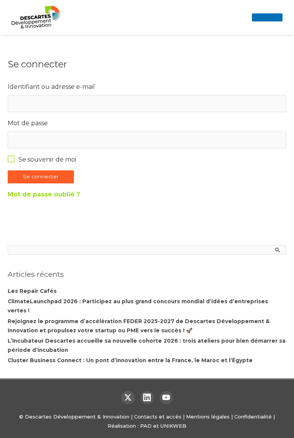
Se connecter (41, 176)
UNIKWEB (173, 426)
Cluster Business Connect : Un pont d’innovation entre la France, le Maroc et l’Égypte (130, 360)
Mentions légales (208, 416)
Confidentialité (253, 416)
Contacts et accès (157, 416)
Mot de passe (28, 123)
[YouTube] (166, 397)
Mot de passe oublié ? (44, 194)
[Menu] (267, 17)
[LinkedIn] (147, 397)
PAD (146, 426)
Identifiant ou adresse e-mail (51, 86)
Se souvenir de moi (47, 159)
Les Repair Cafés (32, 291)
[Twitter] (128, 397)
